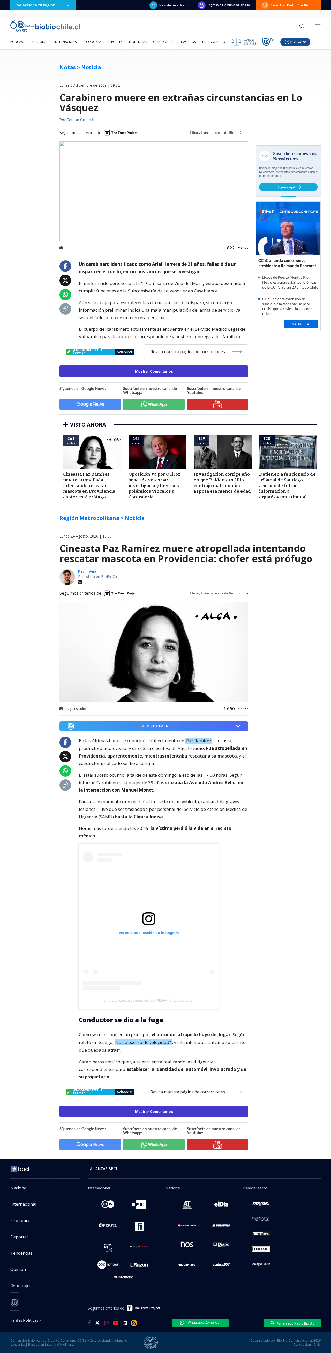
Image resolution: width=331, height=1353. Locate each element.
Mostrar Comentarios (154, 371)
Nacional (40, 42)
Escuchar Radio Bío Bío (290, 5)
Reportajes (21, 1286)
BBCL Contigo (213, 42)
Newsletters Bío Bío (174, 5)
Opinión (159, 42)
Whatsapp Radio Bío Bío (295, 1323)
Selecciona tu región (36, 5)
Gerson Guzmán (81, 120)
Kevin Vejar (88, 571)
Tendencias (138, 42)
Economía (93, 42)
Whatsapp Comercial (203, 1322)
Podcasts (18, 42)
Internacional (66, 42)
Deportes (114, 42)
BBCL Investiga (184, 42)
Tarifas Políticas (24, 1320)
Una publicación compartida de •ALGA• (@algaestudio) (149, 1000)
